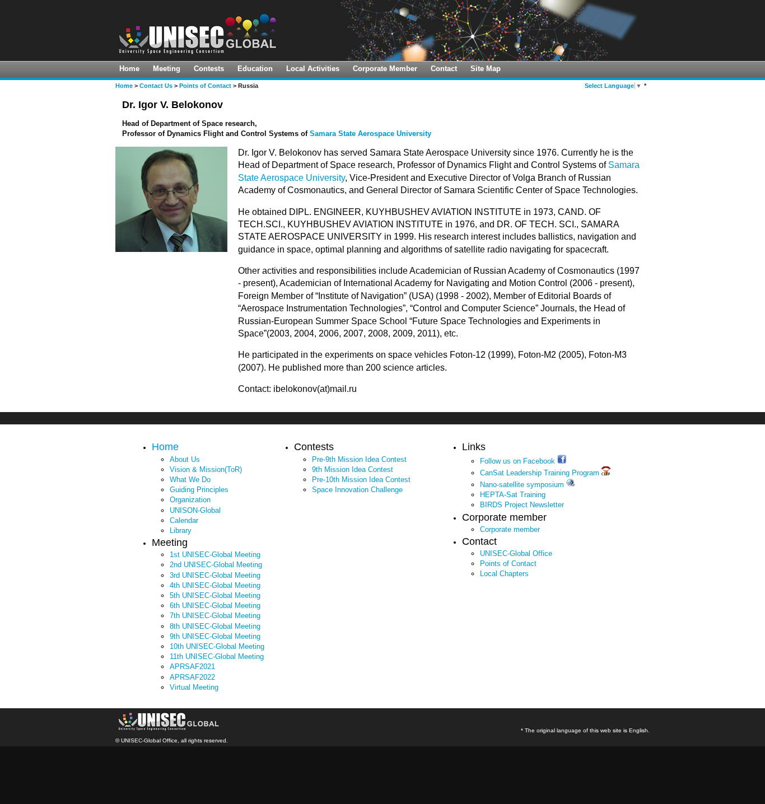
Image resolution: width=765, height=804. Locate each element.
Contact (444, 68)
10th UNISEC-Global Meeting (217, 646)
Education (255, 68)
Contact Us (155, 85)
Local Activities (312, 68)
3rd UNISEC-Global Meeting (215, 575)
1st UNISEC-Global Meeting (215, 554)
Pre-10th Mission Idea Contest (361, 479)
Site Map (485, 68)
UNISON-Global (195, 510)
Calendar (184, 520)
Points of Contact (205, 85)
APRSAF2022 (192, 677)
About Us (185, 459)
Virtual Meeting (194, 687)
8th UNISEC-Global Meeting (215, 626)
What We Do (190, 479)
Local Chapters (504, 573)
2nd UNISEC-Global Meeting (216, 564)
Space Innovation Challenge (357, 489)
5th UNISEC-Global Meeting (215, 595)
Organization (190, 500)
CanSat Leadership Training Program (540, 473)
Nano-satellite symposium (523, 484)
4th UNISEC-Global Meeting (215, 585)
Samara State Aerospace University (370, 133)
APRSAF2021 (192, 666)
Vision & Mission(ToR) (206, 469)
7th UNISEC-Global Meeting (215, 615)
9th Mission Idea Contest (352, 469)
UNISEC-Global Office (516, 553)
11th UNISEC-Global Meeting (217, 656)
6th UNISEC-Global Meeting (215, 605)
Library (181, 530)
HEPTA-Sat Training (512, 494)
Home (129, 68)
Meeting (166, 68)
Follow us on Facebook (518, 461)
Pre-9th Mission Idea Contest (359, 459)
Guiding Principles (199, 489)
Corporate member (510, 529)
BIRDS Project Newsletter (522, 505)
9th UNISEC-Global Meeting (215, 636)
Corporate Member (385, 68)
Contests (209, 68)
